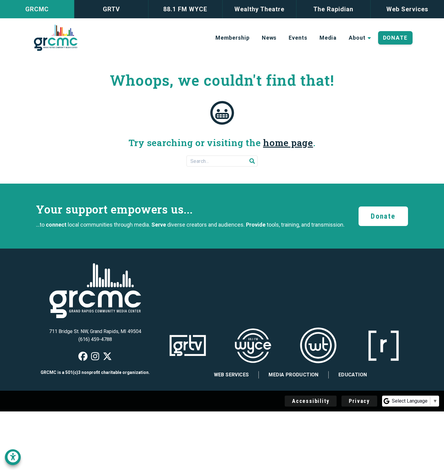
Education (352, 375)
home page (288, 143)
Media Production (293, 375)
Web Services (231, 375)
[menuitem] (232, 38)
